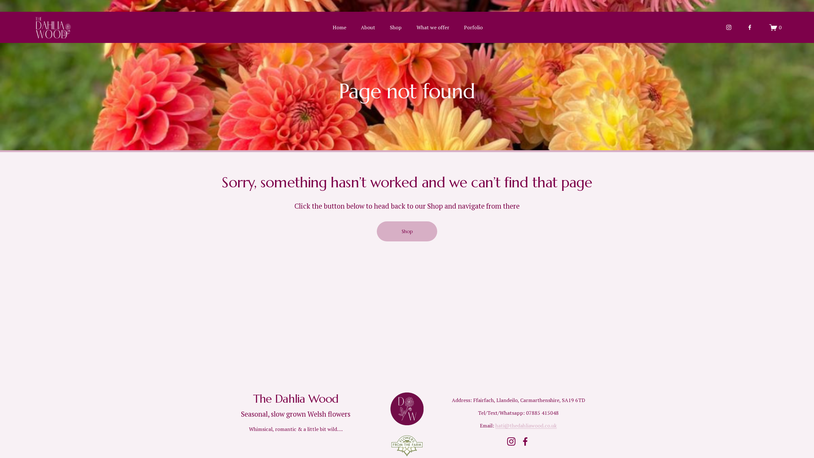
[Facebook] (750, 27)
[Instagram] (729, 27)
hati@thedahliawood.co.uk (526, 425)
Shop (396, 27)
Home (339, 27)
